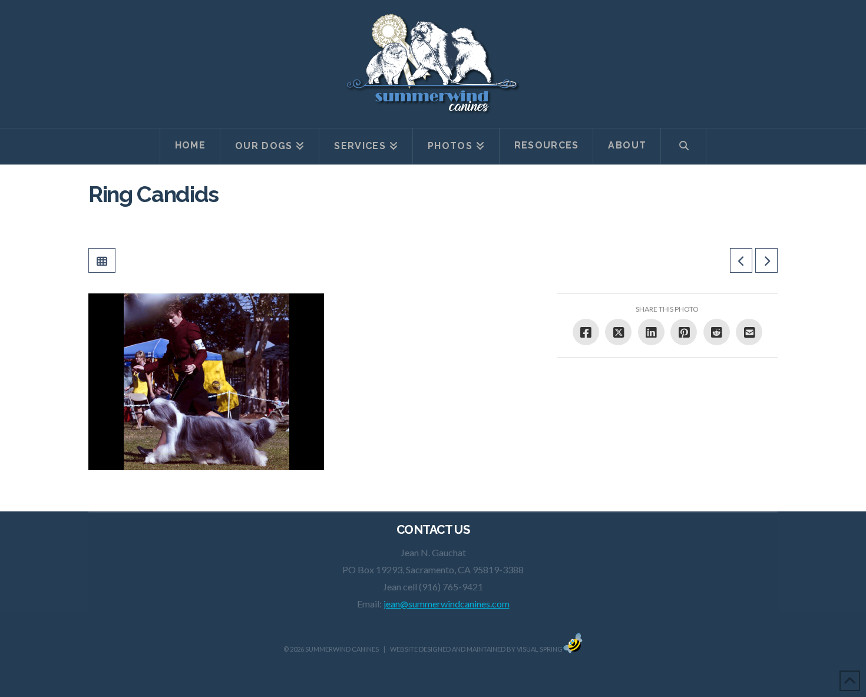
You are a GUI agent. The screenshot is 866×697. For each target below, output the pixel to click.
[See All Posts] (101, 260)
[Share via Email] (749, 332)
